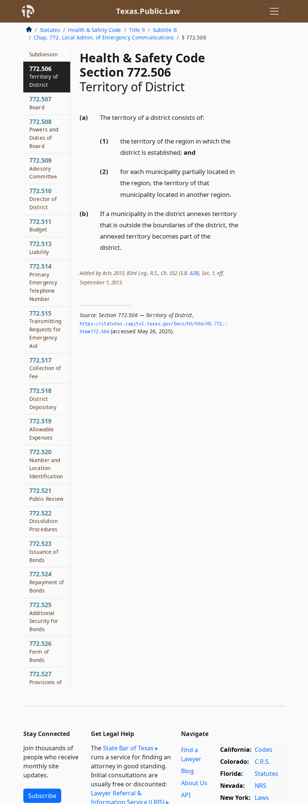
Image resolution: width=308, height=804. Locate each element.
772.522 (43, 521)
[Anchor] (208, 117)
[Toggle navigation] (274, 11)
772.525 (43, 617)
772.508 (44, 134)
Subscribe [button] (42, 796)
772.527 (45, 682)
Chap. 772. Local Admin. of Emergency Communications (104, 37)
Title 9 (137, 29)
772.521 (46, 494)
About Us (194, 783)
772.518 (43, 399)
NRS (260, 785)
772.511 (40, 225)
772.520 (46, 464)
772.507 (40, 103)
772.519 (41, 429)
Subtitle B (165, 29)
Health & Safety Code (94, 29)
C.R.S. (262, 761)
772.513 (40, 247)
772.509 (43, 168)
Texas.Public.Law (148, 11)
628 (194, 273)
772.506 (43, 77)
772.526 (40, 651)
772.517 (45, 368)
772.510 (43, 199)
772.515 (45, 329)
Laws (262, 797)
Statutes (50, 29)
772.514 (43, 282)
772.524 (46, 582)
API (185, 795)
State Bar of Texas (128, 748)
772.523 (43, 552)
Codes (263, 749)
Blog (187, 771)
